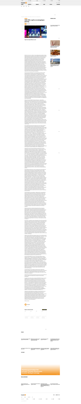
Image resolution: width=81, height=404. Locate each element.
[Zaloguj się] (56, 2)
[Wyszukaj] (39, 3)
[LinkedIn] (56, 395)
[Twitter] (55, 395)
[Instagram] (59, 395)
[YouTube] (58, 395)
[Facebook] (53, 395)
